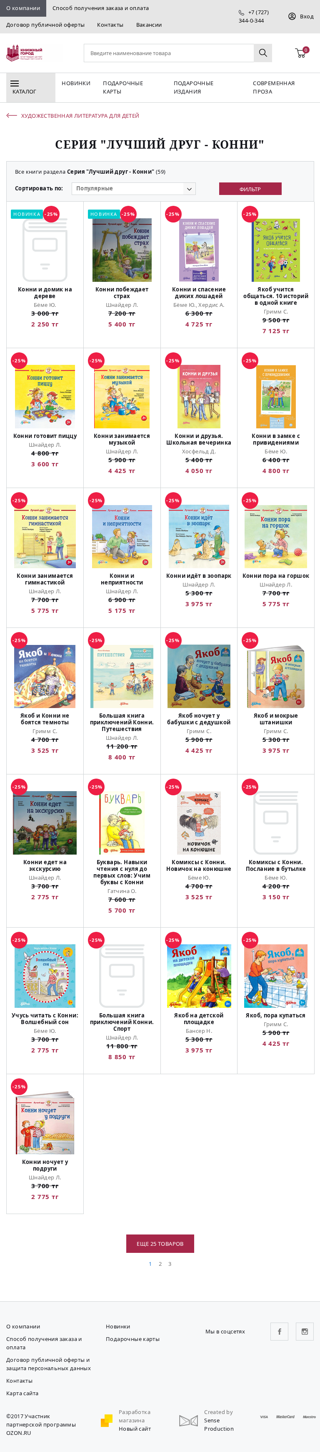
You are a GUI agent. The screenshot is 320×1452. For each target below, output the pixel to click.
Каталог (24, 91)
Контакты (110, 24)
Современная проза (274, 87)
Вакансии (149, 24)
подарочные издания (194, 87)
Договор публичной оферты (45, 24)
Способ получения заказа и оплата (100, 8)
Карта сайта (22, 1393)
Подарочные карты (123, 87)
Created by (218, 1412)
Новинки (76, 83)
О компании (23, 8)
